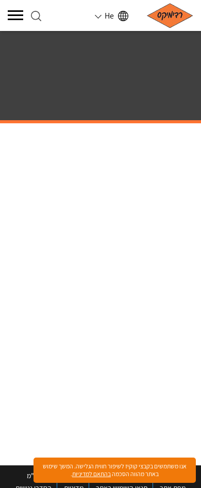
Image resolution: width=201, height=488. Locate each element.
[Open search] (36, 16)
